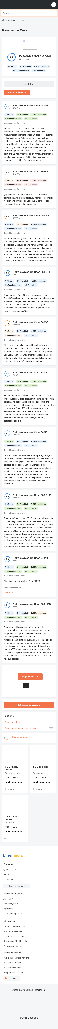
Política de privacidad (13, 931)
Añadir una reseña (31, 705)
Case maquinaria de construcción (29, 728)
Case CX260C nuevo (12, 817)
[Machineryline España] (19, 4)
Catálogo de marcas (12, 946)
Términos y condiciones (14, 926)
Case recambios (29, 722)
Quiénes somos (10, 869)
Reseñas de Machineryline (15, 941)
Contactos (8, 879)
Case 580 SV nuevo (11, 768)
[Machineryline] (3, 20)
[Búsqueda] (54, 13)
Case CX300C (40, 767)
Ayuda (6, 874)
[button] (54, 4)
